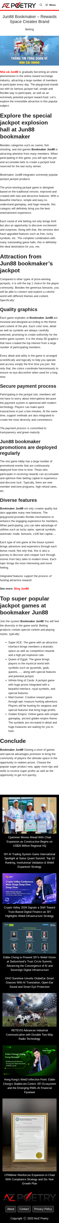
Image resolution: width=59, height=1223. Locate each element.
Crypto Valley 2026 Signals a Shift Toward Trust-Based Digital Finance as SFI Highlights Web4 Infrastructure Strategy (29, 912)
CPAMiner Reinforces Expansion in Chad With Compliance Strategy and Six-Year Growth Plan (29, 1179)
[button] (41, 5)
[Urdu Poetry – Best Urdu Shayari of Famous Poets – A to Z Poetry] (19, 5)
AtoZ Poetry (41, 1218)
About (10, 1209)
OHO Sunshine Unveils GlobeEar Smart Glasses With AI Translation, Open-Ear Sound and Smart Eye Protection (29, 982)
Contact (24, 1209)
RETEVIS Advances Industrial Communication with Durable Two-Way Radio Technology (29, 1034)
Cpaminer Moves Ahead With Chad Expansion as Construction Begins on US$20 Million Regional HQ (29, 841)
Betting (29, 29)
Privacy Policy (43, 1209)
